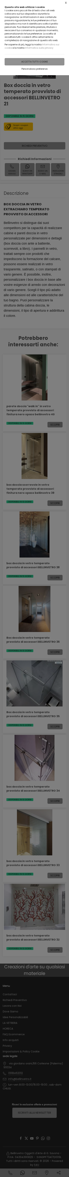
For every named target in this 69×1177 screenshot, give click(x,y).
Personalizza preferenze (34, 68)
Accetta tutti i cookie (34, 61)
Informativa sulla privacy (39, 47)
